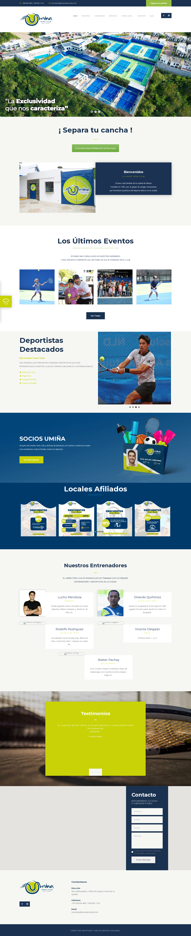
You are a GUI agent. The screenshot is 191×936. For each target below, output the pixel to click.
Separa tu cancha (159, 3)
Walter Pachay (108, 660)
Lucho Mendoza (69, 597)
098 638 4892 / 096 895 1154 (33, 3)
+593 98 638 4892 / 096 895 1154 (85, 903)
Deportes (113, 16)
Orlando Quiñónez (147, 597)
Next (174, 368)
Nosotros (86, 16)
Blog (152, 16)
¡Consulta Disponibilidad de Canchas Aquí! (95, 148)
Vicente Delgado (147, 629)
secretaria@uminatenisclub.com (64, 3)
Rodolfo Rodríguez (69, 629)
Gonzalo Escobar (29, 379)
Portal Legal (127, 16)
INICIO (75, 16)
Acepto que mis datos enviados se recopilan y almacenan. (147, 852)
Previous (94, 368)
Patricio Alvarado (29, 383)
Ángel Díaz (26, 376)
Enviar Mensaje (143, 859)
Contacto (142, 16)
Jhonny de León (28, 372)
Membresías (100, 16)
